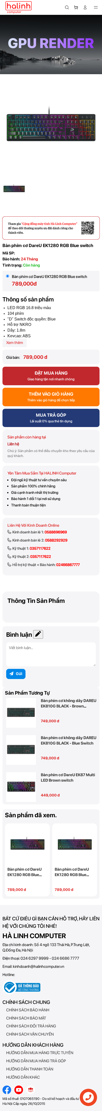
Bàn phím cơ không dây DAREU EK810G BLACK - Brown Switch (68, 706)
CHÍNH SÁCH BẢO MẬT (26, 1018)
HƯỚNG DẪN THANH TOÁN (29, 1069)
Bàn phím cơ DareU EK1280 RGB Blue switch (24, 875)
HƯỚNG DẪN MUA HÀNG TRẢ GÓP (36, 1061)
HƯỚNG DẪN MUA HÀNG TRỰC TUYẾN (39, 1052)
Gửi (19, 673)
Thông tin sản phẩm (36, 600)
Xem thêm (14, 342)
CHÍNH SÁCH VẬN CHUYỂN (30, 1034)
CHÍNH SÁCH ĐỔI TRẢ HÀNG (31, 1026)
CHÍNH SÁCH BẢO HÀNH (27, 1010)
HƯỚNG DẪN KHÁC (23, 1077)
